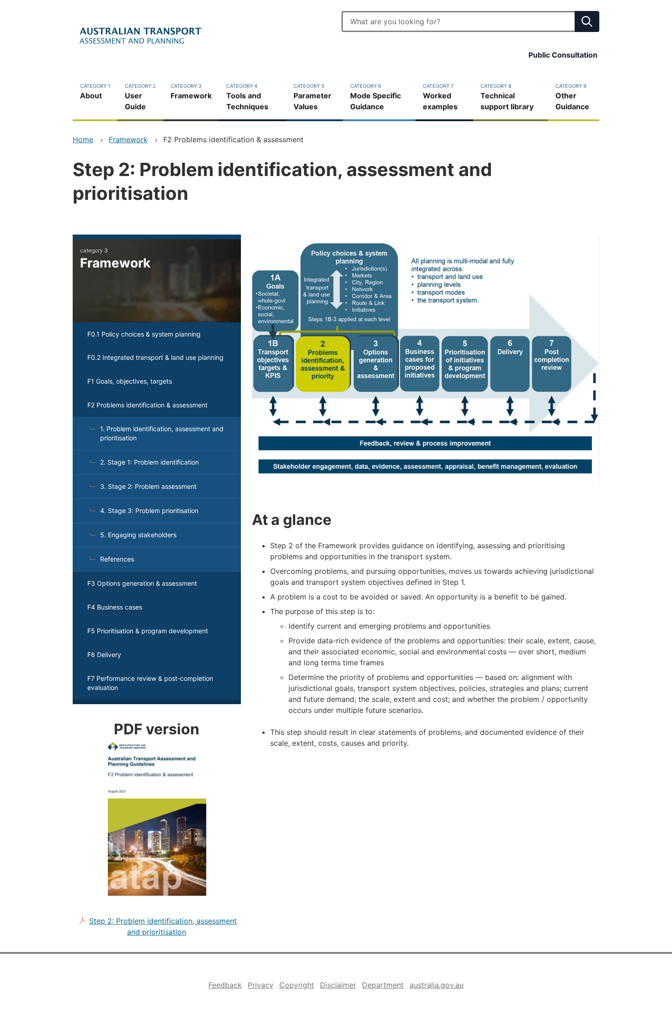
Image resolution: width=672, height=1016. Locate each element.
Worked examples (440, 97)
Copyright (296, 984)
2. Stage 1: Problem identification (149, 462)
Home (83, 139)
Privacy (260, 984)
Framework (191, 91)
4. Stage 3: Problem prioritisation (149, 510)
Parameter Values (312, 97)
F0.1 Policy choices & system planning (144, 334)
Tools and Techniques (247, 97)
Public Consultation (562, 54)
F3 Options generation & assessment (142, 583)
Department (383, 984)
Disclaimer (338, 984)
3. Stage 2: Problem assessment (148, 486)
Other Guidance (572, 97)
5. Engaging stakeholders (138, 535)
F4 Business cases (114, 607)
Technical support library (506, 97)
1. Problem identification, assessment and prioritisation (162, 433)
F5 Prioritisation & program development (147, 631)
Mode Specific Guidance (375, 97)
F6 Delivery (104, 654)
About (95, 91)
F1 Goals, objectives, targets (129, 381)
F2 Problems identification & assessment (147, 405)
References (117, 559)
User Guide (140, 97)
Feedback (225, 984)
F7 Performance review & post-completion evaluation (150, 682)
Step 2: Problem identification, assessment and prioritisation (163, 926)
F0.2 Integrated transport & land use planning (155, 357)
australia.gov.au (437, 984)
